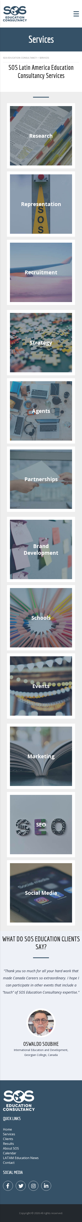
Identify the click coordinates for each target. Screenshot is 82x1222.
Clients (8, 1139)
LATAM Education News (21, 1158)
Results (8, 1143)
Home (7, 1129)
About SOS (11, 1148)
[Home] (15, 13)
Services (9, 1134)
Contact (9, 1162)
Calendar (9, 1153)
